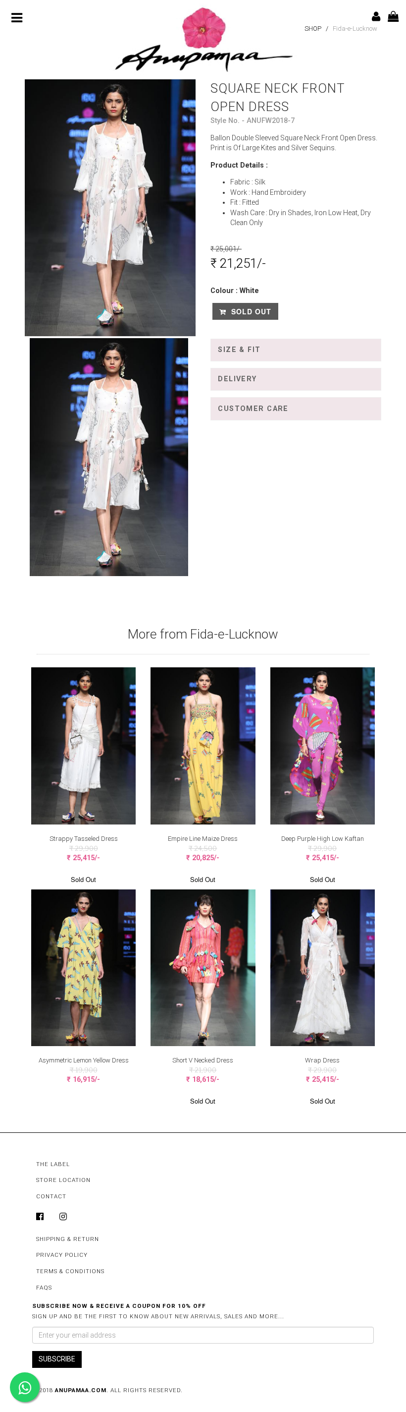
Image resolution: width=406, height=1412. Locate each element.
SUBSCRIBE (57, 1359)
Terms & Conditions (70, 1271)
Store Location (63, 1180)
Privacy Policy (62, 1254)
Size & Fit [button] (239, 349)
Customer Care (253, 408)
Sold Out (250, 311)
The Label (53, 1164)
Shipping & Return (67, 1239)
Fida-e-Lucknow (355, 28)
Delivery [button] (237, 379)
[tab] (296, 350)
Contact (51, 1196)
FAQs (44, 1287)
